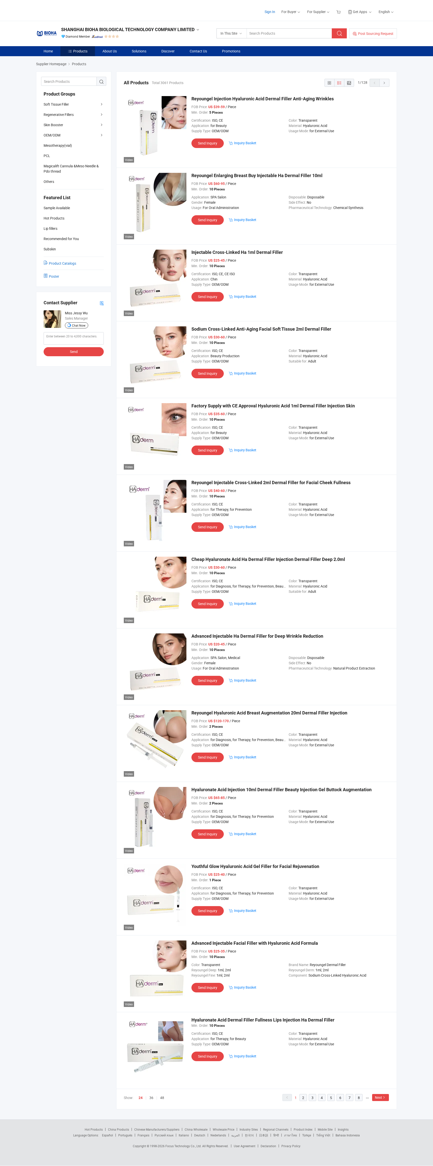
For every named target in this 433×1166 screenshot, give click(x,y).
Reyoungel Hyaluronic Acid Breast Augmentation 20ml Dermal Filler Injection (269, 712)
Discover (168, 51)
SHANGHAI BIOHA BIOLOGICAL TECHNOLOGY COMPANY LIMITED (128, 29)
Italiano (184, 1135)
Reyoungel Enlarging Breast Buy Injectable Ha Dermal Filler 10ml (256, 175)
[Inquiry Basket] (339, 11)
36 (151, 1097)
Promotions (231, 51)
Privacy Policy (290, 1146)
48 (162, 1097)
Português (125, 1135)
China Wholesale (196, 1129)
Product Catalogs (62, 263)
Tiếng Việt (323, 1135)
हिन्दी (276, 1135)
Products (80, 51)
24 (141, 1098)
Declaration (268, 1146)
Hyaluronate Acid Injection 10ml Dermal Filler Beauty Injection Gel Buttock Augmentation (281, 789)
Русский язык (164, 1135)
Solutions (139, 51)
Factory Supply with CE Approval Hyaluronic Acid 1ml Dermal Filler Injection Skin (273, 405)
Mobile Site (325, 1129)
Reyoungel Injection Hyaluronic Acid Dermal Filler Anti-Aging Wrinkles (262, 98)
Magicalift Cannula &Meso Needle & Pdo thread (71, 169)
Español (107, 1135)
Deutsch (199, 1135)
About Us (109, 51)
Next (378, 1097)
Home (48, 51)
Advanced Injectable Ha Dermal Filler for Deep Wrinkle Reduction (257, 636)
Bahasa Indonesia (348, 1135)
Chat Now (78, 325)
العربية (235, 1135)
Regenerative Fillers (59, 114)
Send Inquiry (207, 143)
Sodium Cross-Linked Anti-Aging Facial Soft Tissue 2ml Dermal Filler (261, 329)
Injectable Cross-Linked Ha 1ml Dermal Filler (237, 252)
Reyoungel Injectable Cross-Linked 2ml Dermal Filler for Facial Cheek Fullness (271, 482)
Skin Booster (53, 124)
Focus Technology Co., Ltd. (183, 1146)
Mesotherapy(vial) (58, 145)
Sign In (270, 11)
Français (143, 1135)
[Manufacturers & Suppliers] (68, 10)
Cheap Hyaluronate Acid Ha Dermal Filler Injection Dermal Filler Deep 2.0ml (268, 559)
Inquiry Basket (245, 142)
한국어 (249, 1135)
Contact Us (198, 51)
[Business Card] (102, 303)
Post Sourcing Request (375, 33)
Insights (343, 1129)
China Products (118, 1129)
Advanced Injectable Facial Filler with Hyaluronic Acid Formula (254, 943)
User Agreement (244, 1146)
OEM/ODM (52, 135)
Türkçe (306, 1135)
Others (49, 181)
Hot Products (94, 1129)
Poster (54, 276)
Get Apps (360, 11)
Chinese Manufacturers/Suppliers (156, 1129)
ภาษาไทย (290, 1135)
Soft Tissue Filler (56, 104)
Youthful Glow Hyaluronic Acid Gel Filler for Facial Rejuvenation (255, 866)
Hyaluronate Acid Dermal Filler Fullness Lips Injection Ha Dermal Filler (263, 1020)
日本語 (263, 1135)
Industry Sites (249, 1129)
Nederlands (218, 1135)
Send (74, 351)
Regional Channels (275, 1129)
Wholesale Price (223, 1129)
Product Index (303, 1129)
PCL (47, 155)
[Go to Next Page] (384, 83)
